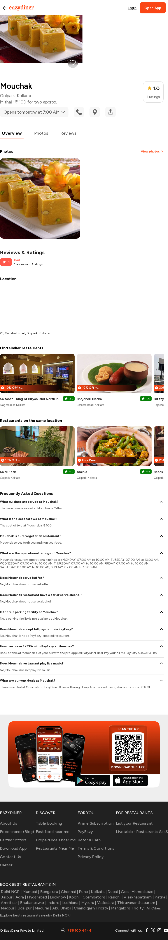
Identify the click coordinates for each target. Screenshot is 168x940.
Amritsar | (10, 902)
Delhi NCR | (11, 891)
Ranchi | (115, 897)
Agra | (21, 897)
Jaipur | (7, 897)
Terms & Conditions (96, 848)
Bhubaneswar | (33, 902)
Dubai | (114, 891)
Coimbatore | (95, 897)
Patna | (161, 897)
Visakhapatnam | (139, 897)
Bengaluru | (50, 891)
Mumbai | (31, 891)
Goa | (126, 891)
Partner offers (13, 840)
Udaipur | (26, 908)
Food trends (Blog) (17, 831)
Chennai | (69, 891)
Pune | (84, 891)
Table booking (49, 823)
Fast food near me (52, 831)
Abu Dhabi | (62, 908)
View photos (150, 151)
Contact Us (10, 856)
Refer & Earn (89, 840)
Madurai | (43, 908)
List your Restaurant (134, 823)
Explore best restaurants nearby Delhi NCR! (35, 915)
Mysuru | (88, 902)
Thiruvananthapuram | (137, 902)
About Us (8, 823)
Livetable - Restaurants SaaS (142, 831)
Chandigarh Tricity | (92, 908)
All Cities (153, 908)
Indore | (54, 902)
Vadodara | (106, 902)
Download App (13, 848)
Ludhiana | (71, 902)
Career (6, 865)
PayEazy (85, 831)
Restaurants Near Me (55, 848)
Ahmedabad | (144, 891)
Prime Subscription (96, 823)
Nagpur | (8, 908)
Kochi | (75, 897)
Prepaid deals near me (56, 840)
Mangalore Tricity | (128, 908)
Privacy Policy (90, 856)
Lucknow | (59, 897)
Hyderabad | (38, 897)
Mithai (6, 102)
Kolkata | (99, 891)
